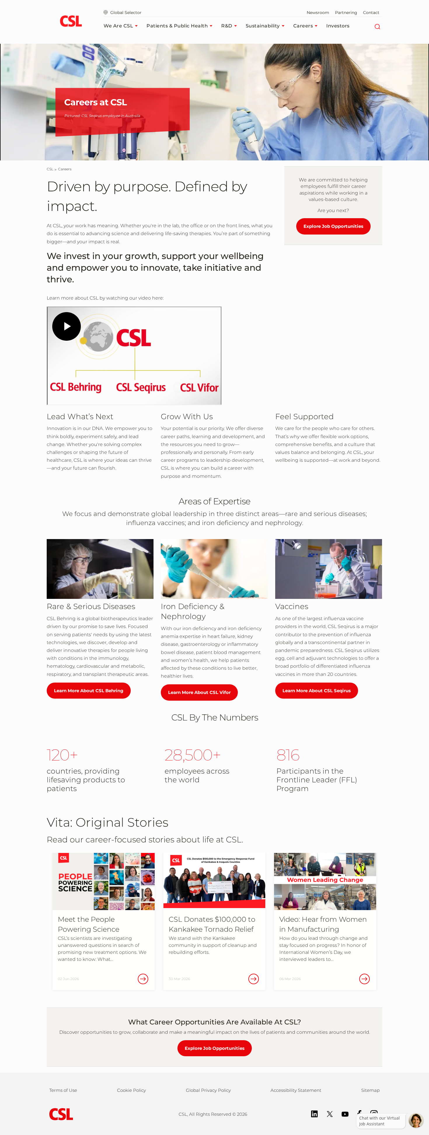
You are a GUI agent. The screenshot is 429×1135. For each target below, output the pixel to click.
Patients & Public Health (177, 26)
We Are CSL (118, 26)
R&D (226, 26)
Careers (303, 26)
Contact (371, 12)
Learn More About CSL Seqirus (316, 690)
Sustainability (263, 26)
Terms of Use (63, 1090)
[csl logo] (71, 22)
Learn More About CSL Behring (88, 690)
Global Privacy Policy (208, 1090)
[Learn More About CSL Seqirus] (328, 569)
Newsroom (318, 12)
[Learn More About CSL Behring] (100, 569)
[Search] (377, 26)
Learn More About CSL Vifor (199, 692)
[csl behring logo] (59, 1114)
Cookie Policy (131, 1090)
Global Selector (125, 12)
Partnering (346, 12)
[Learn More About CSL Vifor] (214, 569)
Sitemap (370, 1090)
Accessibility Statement (296, 1090)
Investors (338, 26)
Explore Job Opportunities (333, 226)
